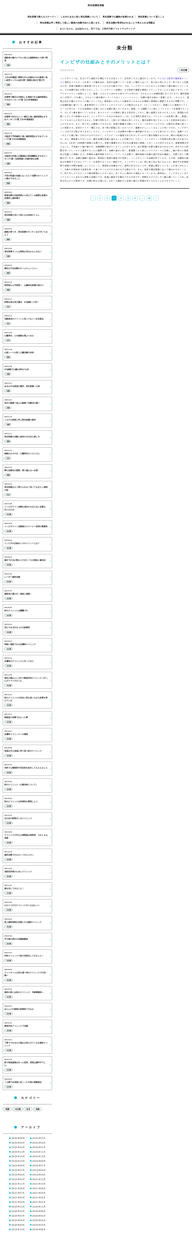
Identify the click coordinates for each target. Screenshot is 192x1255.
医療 (7, 1109)
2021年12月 (39, 1179)
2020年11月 (39, 1206)
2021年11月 (18, 1183)
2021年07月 (18, 1192)
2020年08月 (39, 1211)
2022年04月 (18, 1174)
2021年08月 (39, 1188)
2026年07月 (39, 1138)
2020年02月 (39, 1224)
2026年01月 (39, 1147)
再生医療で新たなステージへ (42, 17)
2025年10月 (18, 1156)
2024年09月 (39, 1160)
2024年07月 (39, 1165)
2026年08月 (18, 1138)
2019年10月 (18, 1229)
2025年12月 (18, 1151)
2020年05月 (18, 1220)
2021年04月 (18, 1197)
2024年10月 (18, 1160)
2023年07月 (18, 1170)
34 (149, 198)
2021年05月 (39, 1192)
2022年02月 (18, 1179)
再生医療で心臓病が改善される (118, 17)
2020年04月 (39, 1220)
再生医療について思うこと (151, 17)
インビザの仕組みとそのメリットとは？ (105, 61)
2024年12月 (39, 1156)
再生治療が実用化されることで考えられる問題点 (130, 23)
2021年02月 (18, 1201)
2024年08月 (18, 1165)
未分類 (18, 1109)
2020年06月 (39, 1215)
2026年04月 (39, 1142)
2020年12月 (18, 1206)
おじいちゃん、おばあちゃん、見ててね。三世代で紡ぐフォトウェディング (97, 29)
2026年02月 (18, 1147)
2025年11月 (39, 1151)
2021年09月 (18, 1188)
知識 (37, 1109)
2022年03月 (39, 1174)
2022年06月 (39, 1170)
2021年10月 (39, 1183)
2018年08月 (39, 1229)
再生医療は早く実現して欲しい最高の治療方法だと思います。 (71, 23)
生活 (28, 1109)
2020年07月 (18, 1215)
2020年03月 (18, 1224)
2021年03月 (39, 1197)
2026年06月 (18, 1142)
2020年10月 (18, 1211)
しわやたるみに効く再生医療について (79, 17)
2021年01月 (39, 1201)
